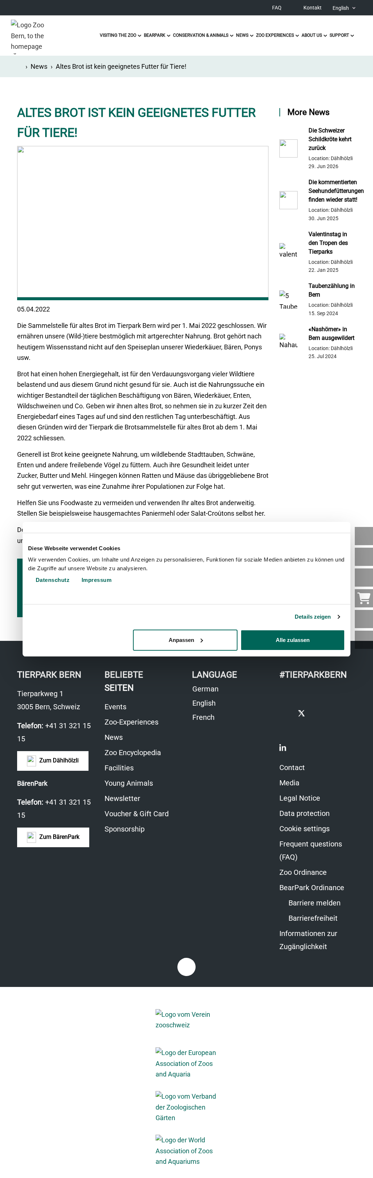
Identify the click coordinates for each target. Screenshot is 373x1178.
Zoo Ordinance (303, 872)
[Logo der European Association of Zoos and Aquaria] (186, 1063)
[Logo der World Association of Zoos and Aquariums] (186, 1151)
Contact (292, 767)
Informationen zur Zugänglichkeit (308, 940)
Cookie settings (304, 828)
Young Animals (129, 783)
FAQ (277, 8)
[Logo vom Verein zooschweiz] (186, 1020)
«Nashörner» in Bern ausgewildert (331, 333)
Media (289, 782)
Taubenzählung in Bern (332, 290)
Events (115, 706)
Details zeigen (313, 617)
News (39, 66)
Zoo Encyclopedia (133, 752)
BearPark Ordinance (311, 887)
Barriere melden (314, 903)
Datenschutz (52, 580)
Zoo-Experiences (131, 722)
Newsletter (122, 798)
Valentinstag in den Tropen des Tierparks (328, 243)
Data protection (304, 813)
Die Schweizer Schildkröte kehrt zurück (330, 139)
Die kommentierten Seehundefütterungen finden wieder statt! (332, 191)
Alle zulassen (293, 640)
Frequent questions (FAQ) (310, 850)
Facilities (119, 767)
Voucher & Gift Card (137, 813)
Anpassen (181, 640)
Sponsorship (125, 829)
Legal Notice (299, 798)
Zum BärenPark (58, 836)
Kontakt (312, 8)
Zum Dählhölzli (58, 760)
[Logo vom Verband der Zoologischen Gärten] (186, 1107)
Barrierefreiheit (312, 918)
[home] (19, 66)
